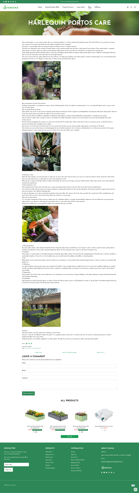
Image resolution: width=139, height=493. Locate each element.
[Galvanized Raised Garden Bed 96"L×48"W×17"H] (35, 414)
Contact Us (74, 457)
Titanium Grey (49, 462)
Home (40, 7)
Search (73, 452)
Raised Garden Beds (52, 7)
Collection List (49, 454)
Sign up (8, 469)
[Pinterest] (13, 1)
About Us (73, 454)
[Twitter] (3, 1)
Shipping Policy (75, 462)
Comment (25, 378)
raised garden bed (36, 348)
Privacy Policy (75, 465)
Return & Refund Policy (78, 460)
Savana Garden (11, 485)
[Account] (127, 7)
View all (69, 436)
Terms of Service (75, 468)
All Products (48, 452)
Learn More (81, 7)
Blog (89, 7)
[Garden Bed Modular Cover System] (104, 414)
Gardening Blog (50, 468)
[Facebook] (6, 1)
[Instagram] (10, 1)
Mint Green (48, 460)
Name (24, 363)
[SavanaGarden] (11, 7)
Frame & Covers (68, 7)
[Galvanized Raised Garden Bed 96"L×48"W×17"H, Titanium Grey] (58, 414)
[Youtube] (8, 1)
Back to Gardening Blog (69, 352)
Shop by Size (49, 457)
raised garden (28, 348)
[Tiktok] (15, 1)
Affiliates (98, 7)
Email (23, 370)
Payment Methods (76, 470)
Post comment (28, 393)
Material (47, 465)
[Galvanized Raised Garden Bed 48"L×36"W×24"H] (81, 414)
